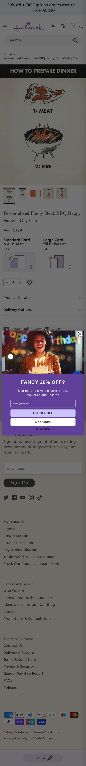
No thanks (42, 421)
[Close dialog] (80, 334)
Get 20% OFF (43, 413)
